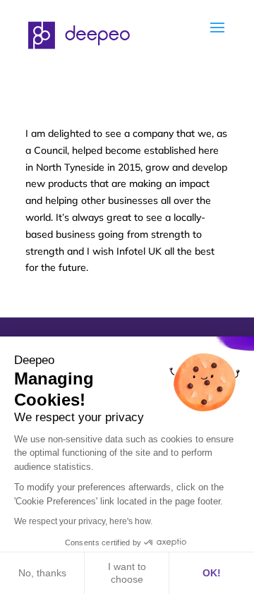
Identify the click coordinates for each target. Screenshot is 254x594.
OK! (211, 572)
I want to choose (127, 573)
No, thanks (42, 572)
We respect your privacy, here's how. (83, 521)
